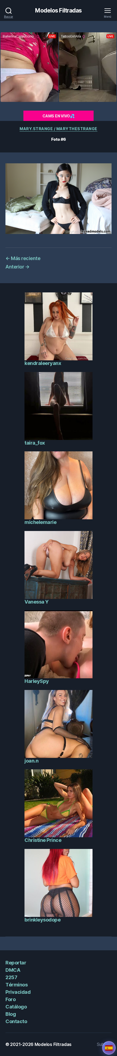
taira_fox (34, 443)
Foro (10, 999)
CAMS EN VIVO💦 (58, 116)
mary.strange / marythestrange (58, 128)
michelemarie (40, 522)
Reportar (15, 963)
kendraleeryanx (42, 363)
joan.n (31, 761)
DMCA (12, 970)
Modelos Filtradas (58, 10)
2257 (11, 977)
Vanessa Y (36, 602)
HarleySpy (36, 681)
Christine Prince (42, 840)
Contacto (16, 1021)
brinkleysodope (42, 920)
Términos (16, 985)
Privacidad (17, 992)
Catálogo (16, 1007)
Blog (10, 1014)
